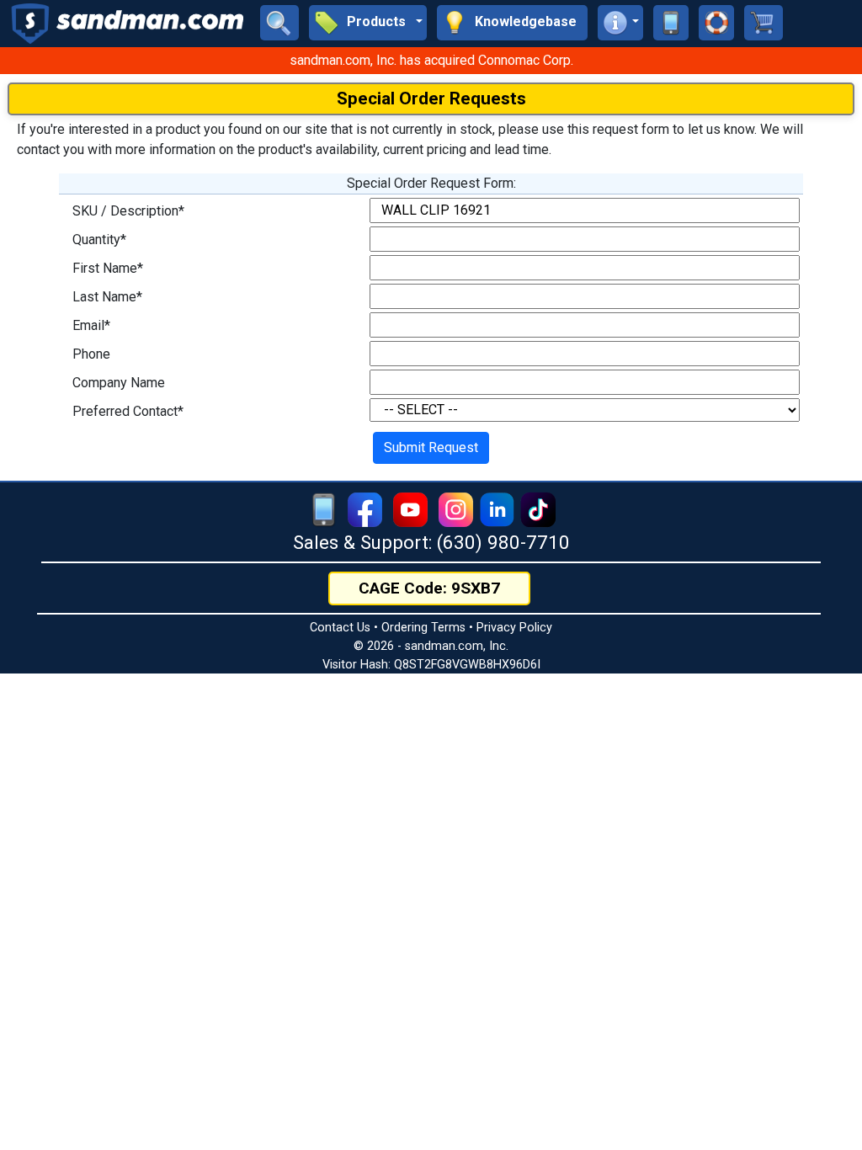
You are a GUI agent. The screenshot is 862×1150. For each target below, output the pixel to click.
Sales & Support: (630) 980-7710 (431, 542)
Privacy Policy (514, 627)
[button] (368, 22)
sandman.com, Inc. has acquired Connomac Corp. (431, 60)
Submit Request (431, 447)
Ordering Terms (423, 627)
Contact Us (340, 627)
